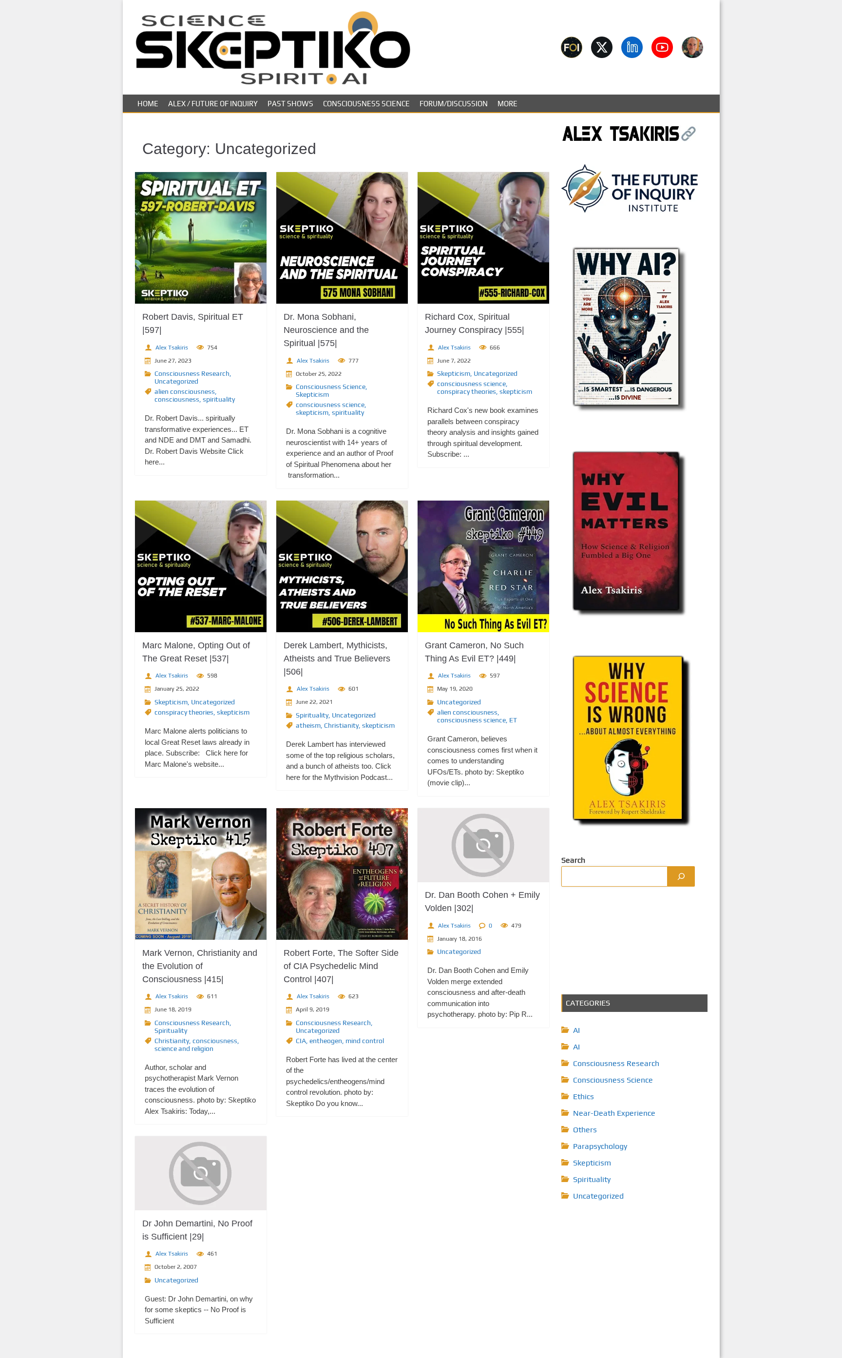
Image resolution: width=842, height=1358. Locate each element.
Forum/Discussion (454, 103)
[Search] (681, 876)
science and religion (183, 1048)
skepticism (312, 412)
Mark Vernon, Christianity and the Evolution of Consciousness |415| (199, 966)
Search (573, 860)
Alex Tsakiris (171, 347)
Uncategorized (176, 381)
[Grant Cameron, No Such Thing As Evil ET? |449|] (483, 566)
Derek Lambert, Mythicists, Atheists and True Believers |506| (337, 658)
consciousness (176, 399)
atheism (308, 725)
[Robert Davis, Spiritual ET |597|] (201, 238)
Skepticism (312, 394)
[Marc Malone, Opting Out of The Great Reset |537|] (201, 566)
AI (576, 1030)
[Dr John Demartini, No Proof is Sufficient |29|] (201, 1173)
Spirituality (312, 715)
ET (513, 720)
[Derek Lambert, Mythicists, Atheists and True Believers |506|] (342, 566)
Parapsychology (600, 1146)
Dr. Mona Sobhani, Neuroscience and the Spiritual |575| (326, 330)
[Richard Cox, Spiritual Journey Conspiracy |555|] (483, 238)
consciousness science (330, 404)
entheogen (325, 1041)
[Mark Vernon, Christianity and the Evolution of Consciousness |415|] (201, 874)
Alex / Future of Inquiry (213, 103)
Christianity (341, 725)
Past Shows (290, 103)
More (507, 103)
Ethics (583, 1096)
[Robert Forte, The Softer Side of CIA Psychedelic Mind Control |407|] (342, 874)
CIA (301, 1041)
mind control (364, 1041)
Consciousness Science (366, 103)
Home (147, 103)
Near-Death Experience (614, 1113)
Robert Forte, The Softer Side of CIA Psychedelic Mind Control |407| (341, 966)
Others (585, 1129)
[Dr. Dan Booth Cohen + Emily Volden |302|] (483, 845)
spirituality (219, 399)
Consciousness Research (192, 373)
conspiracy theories (466, 391)
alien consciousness (184, 391)
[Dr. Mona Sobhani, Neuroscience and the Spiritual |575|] (342, 238)
